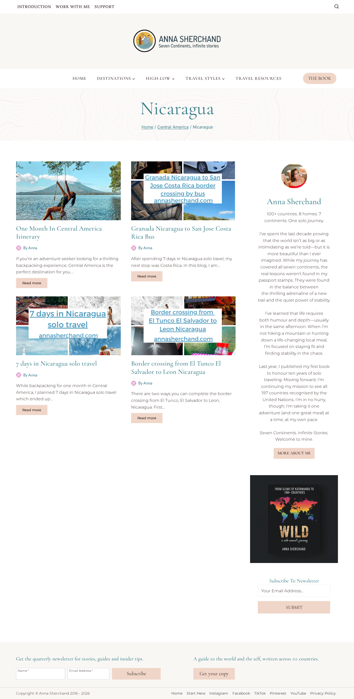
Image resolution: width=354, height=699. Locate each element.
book (324, 366)
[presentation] (68, 190)
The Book (319, 78)
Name (23, 670)
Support (105, 6)
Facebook (241, 693)
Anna (32, 248)
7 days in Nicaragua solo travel (56, 363)
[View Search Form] (336, 6)
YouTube (298, 693)
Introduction (34, 6)
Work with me (73, 6)
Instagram (218, 693)
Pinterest (278, 693)
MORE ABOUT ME (294, 453)
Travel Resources (258, 78)
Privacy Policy (323, 693)
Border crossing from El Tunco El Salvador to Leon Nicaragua (176, 367)
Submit (294, 607)
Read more (34, 284)
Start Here (196, 693)
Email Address (81, 670)
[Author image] (18, 248)
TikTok (260, 693)
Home (79, 78)
